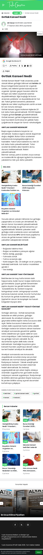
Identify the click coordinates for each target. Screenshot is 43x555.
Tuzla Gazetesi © (8, 545)
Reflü (4, 227)
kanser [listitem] (6, 398)
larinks (35, 83)
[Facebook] (15, 524)
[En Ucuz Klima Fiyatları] (21, 503)
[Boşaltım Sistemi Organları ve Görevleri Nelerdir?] (11, 204)
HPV (18, 234)
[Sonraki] (41, 503)
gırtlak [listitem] (36, 393)
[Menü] (4, 5)
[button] (20, 13)
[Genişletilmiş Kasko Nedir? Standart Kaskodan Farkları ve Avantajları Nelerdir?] (11, 181)
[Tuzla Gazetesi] (16, 5)
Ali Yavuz (10, 23)
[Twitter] (21, 524)
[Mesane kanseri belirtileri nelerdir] (32, 442)
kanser (18, 114)
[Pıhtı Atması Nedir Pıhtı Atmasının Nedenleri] (32, 464)
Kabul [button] (38, 552)
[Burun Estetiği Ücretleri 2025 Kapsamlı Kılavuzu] (32, 181)
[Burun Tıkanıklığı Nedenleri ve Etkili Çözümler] (11, 464)
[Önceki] (1, 503)
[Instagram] (28, 524)
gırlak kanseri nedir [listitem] (21, 393)
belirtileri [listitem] (6, 393)
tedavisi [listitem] (16, 398)
